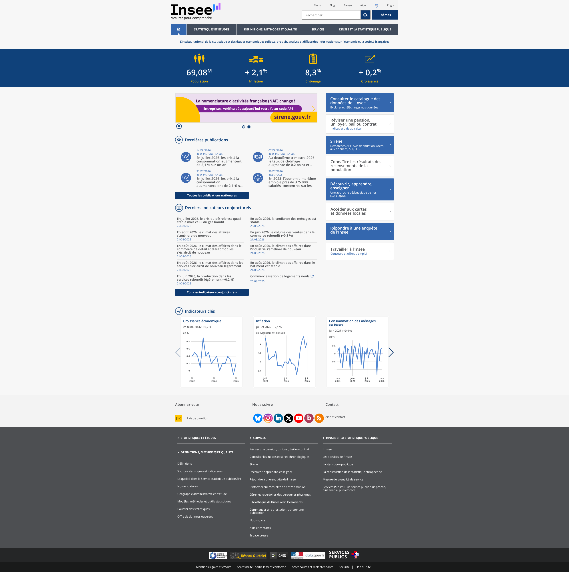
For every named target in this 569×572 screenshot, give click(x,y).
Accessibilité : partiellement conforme (261, 567)
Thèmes (385, 15)
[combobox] (350, 15)
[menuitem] (178, 29)
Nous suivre (257, 520)
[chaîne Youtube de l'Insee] (299, 418)
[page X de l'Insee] (288, 418)
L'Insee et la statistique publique (365, 29)
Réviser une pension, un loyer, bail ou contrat (279, 449)
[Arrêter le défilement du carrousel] (179, 126)
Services (318, 29)
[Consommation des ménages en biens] (357, 386)
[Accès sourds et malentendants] (376, 7)
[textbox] (331, 15)
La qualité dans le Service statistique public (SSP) (209, 479)
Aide (363, 5)
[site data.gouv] (308, 559)
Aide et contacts (260, 528)
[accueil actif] (178, 29)
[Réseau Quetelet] (248, 559)
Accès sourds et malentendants (312, 567)
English (391, 5)
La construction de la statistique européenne (352, 472)
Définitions (184, 464)
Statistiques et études (211, 29)
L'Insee (327, 449)
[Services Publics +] (344, 559)
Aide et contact (335, 417)
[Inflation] (284, 386)
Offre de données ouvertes (195, 516)
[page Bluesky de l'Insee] (257, 418)
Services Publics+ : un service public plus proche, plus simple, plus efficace (354, 488)
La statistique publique (338, 464)
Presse (347, 5)
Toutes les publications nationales (212, 195)
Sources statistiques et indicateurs (199, 471)
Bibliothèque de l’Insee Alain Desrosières (276, 502)
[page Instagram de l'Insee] (267, 418)
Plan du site (363, 567)
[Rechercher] (366, 15)
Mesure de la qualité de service (343, 479)
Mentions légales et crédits (213, 567)
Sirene (254, 464)
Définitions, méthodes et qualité (270, 29)
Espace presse (259, 535)
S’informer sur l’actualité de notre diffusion (278, 487)
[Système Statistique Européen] (218, 559)
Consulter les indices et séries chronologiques (279, 457)
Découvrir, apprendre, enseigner (271, 472)
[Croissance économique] (211, 386)
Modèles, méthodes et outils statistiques (204, 501)
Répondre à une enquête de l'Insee (273, 479)
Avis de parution (197, 418)
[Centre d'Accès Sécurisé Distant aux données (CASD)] (279, 559)
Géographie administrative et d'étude (202, 494)
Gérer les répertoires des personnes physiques (280, 494)
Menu (317, 5)
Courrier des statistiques (193, 509)
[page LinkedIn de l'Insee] (278, 418)
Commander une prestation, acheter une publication (277, 511)
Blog (332, 5)
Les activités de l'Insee (337, 457)
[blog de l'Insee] (309, 418)
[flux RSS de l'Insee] (319, 418)
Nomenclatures (187, 486)
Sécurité (344, 567)
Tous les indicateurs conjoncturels (212, 292)
